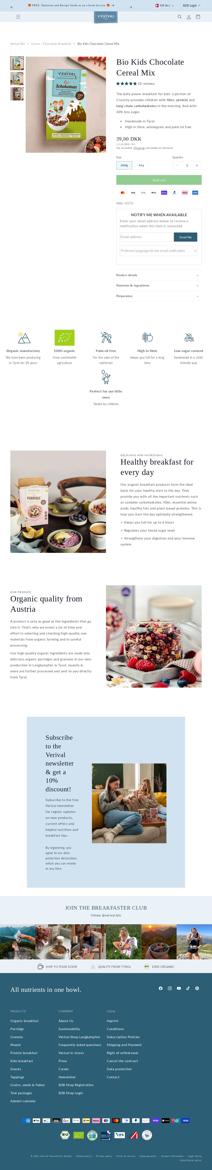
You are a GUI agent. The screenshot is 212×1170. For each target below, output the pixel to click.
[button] (18, 16)
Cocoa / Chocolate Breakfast (51, 43)
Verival (44, 1156)
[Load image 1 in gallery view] (17, 63)
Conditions (115, 1029)
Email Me (185, 237)
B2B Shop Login (71, 1093)
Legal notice (195, 1156)
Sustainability (69, 1029)
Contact (113, 1077)
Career (64, 1069)
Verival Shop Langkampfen (79, 1037)
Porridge (17, 1029)
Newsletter (67, 1077)
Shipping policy (148, 1156)
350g (126, 166)
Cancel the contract (122, 1061)
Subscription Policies (123, 1037)
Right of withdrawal (122, 1053)
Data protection (119, 1069)
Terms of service (125, 1156)
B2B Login (190, 5)
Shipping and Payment (124, 1045)
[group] (17, 942)
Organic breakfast (24, 1021)
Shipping (139, 147)
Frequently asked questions (80, 1045)
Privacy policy (104, 1156)
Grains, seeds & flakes (27, 1085)
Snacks (15, 1069)
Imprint (112, 1021)
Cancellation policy (191, 1160)
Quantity (177, 157)
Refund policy (84, 1156)
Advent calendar (23, 1101)
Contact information (172, 1156)
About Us (66, 1021)
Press (63, 1061)
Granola (16, 1037)
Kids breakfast (21, 1061)
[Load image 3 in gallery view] (17, 93)
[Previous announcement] (11, 7)
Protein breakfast (24, 1053)
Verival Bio (17, 43)
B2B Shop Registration (76, 1085)
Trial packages (21, 1093)
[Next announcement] (130, 7)
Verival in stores (71, 1053)
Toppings (17, 1077)
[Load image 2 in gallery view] (17, 78)
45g (143, 166)
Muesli (15, 1045)
